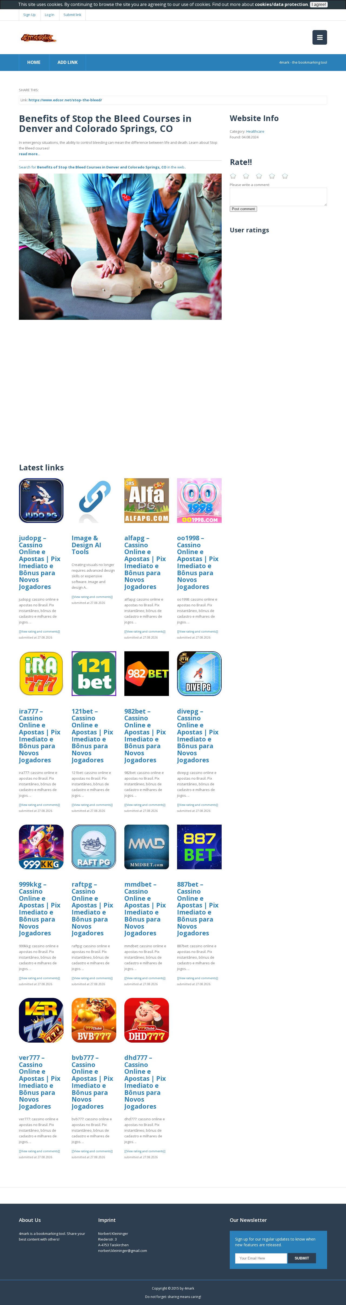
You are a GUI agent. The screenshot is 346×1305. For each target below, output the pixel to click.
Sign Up (29, 14)
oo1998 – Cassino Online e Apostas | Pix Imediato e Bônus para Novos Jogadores (198, 562)
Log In (49, 14)
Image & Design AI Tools (86, 544)
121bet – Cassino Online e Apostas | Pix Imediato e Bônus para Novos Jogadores (92, 735)
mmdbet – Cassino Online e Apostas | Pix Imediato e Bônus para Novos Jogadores (145, 908)
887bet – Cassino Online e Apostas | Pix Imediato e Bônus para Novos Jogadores (198, 908)
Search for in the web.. (102, 167)
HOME (33, 62)
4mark (189, 1288)
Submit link (72, 14)
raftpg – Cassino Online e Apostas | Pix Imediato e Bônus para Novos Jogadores (92, 908)
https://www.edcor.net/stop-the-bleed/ (65, 99)
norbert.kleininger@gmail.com (122, 1250)
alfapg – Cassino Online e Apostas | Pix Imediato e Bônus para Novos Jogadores (145, 562)
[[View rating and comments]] (39, 631)
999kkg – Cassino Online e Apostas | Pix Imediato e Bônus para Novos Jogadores (40, 908)
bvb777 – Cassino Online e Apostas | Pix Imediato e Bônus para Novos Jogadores (92, 1082)
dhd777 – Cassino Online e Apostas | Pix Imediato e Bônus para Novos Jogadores (145, 1082)
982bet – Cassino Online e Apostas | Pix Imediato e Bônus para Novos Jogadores (145, 735)
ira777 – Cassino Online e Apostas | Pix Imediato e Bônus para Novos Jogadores (40, 735)
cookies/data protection (281, 4)
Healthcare (255, 131)
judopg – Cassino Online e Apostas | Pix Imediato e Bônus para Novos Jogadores (40, 562)
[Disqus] (120, 387)
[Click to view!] (120, 246)
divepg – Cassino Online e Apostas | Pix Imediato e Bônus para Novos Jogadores (198, 735)
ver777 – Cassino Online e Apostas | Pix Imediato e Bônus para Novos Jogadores (40, 1082)
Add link (68, 62)
